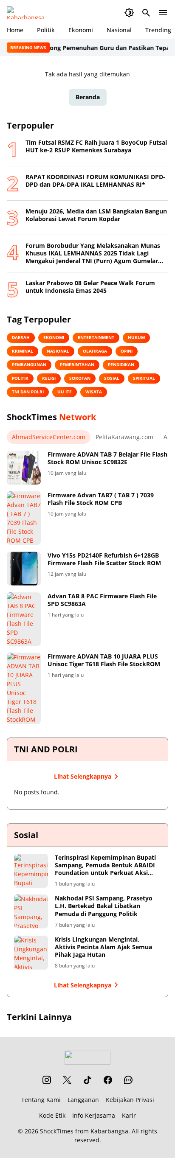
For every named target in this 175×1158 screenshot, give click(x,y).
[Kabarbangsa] (27, 12)
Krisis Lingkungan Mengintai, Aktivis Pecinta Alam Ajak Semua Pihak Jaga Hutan (103, 947)
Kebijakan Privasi (130, 1100)
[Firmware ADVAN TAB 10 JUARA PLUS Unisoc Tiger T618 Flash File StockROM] (24, 688)
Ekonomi (80, 30)
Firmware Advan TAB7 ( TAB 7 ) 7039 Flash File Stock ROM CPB (101, 499)
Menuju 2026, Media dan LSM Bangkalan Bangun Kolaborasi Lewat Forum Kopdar (96, 215)
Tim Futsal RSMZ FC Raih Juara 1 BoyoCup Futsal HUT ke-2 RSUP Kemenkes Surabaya (96, 146)
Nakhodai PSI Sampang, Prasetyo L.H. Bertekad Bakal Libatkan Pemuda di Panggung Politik (103, 905)
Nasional (119, 30)
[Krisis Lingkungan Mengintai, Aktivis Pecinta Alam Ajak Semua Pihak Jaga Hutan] (31, 953)
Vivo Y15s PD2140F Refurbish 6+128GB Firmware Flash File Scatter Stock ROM (104, 559)
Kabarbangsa (109, 1131)
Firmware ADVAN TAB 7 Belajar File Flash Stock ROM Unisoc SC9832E (107, 458)
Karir (129, 1115)
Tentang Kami (41, 1100)
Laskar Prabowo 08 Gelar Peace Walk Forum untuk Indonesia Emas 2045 (90, 286)
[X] (67, 1079)
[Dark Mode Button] (129, 12)
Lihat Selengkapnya (82, 776)
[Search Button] (146, 12)
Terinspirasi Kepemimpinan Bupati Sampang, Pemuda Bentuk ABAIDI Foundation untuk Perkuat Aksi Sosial (105, 865)
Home (15, 30)
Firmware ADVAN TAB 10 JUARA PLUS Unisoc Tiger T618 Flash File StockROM (104, 660)
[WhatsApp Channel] (128, 1079)
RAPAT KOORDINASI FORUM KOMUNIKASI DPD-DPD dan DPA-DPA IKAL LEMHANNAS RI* (95, 180)
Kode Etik (52, 1115)
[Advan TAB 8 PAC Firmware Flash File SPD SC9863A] (24, 619)
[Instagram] (46, 1079)
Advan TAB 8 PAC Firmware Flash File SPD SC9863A (102, 600)
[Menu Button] (163, 12)
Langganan (83, 1100)
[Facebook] (107, 1079)
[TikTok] (87, 1079)
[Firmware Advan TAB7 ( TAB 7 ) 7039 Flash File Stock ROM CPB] (24, 518)
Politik (46, 30)
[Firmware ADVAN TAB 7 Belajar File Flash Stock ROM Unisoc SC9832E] (24, 468)
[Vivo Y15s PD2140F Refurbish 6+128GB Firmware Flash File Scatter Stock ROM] (24, 569)
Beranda (88, 97)
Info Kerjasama (93, 1115)
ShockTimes (56, 1131)
